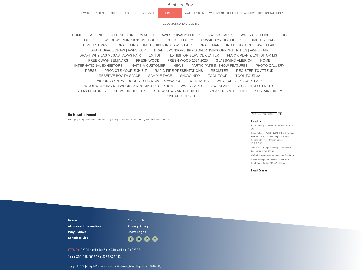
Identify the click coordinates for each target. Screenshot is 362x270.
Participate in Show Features (219, 89)
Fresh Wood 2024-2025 (187, 84)
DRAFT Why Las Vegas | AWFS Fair (110, 79)
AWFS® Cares (220, 59)
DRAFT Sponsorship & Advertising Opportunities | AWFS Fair (211, 74)
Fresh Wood (148, 84)
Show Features (91, 114)
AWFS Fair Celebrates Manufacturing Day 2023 (272, 179)
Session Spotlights (255, 109)
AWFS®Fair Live (196, 36)
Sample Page (160, 99)
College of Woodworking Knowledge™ (251, 36)
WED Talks (216, 36)
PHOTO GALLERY (270, 89)
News (178, 89)
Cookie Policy (180, 64)
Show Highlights (130, 114)
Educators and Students (181, 47)
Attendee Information (132, 59)
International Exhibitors (98, 89)
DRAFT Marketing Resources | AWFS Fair (238, 69)
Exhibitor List (78, 261)
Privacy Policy (138, 250)
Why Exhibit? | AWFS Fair (239, 104)
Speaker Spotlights (227, 114)
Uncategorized (181, 120)
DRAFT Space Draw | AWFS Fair (118, 74)
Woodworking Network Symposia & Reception (128, 109)
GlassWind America (234, 84)
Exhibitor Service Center (194, 79)
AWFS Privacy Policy (181, 59)
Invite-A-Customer (148, 89)
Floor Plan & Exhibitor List (253, 79)
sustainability (268, 114)
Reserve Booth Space (119, 99)
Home (77, 59)
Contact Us (136, 244)
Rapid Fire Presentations (179, 94)
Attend (106, 36)
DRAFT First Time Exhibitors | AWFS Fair (155, 69)
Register (172, 36)
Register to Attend (254, 94)
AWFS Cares (192, 109)
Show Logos (137, 255)
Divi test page (96, 69)
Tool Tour (218, 99)
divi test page (263, 64)
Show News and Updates (177, 114)
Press (130, 36)
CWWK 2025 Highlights (222, 64)
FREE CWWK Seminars (108, 84)
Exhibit (119, 36)
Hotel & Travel (147, 36)
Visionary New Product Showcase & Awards (139, 104)
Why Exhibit (77, 255)
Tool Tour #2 (247, 99)
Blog (282, 59)
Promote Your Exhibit (125, 94)
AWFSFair (220, 109)
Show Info (91, 36)
